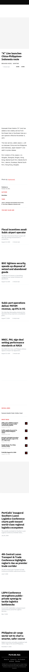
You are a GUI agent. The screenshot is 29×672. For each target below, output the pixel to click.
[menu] (2, 2)
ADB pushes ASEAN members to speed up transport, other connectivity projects (10, 424)
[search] (25, 2)
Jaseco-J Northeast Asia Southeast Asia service (13, 202)
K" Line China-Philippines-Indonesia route (11, 204)
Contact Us (13, 659)
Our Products (21, 659)
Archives (11, 661)
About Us (6, 659)
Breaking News (7, 63)
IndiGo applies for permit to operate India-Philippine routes (9, 431)
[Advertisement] (14, 33)
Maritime (16, 63)
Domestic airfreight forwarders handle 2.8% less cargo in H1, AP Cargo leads (10, 439)
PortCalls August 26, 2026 (9, 452)
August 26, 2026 (6, 427)
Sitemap (17, 661)
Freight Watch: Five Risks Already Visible (9, 445)
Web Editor (4, 195)
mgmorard (11, 179)
